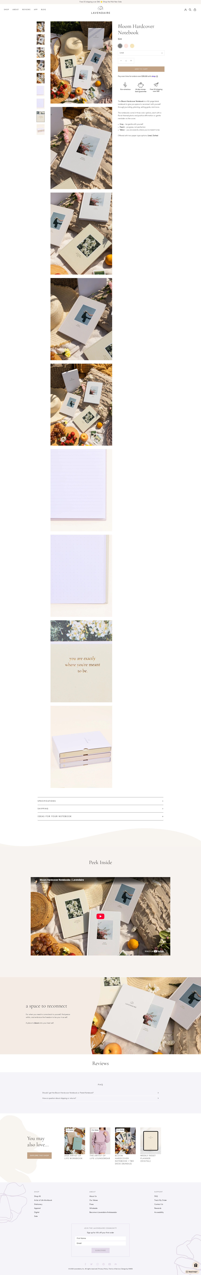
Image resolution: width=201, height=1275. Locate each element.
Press (91, 1204)
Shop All (37, 1196)
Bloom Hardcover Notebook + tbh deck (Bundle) (124, 1159)
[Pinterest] (103, 1263)
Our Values (93, 1200)
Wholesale (93, 1208)
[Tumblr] (115, 1263)
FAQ (156, 1196)
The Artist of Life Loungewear (100, 1157)
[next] (166, 1145)
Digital (36, 1212)
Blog (43, 9)
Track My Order (160, 1200)
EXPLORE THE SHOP (39, 1155)
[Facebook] (85, 1263)
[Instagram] (97, 1263)
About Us (93, 1196)
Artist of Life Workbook (43, 1200)
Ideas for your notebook (55, 816)
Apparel (37, 1208)
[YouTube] (109, 1263)
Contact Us (158, 1204)
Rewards (157, 1208)
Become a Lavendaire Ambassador (103, 1212)
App (36, 9)
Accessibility (159, 1212)
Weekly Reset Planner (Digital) (148, 1158)
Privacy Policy (103, 1269)
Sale (36, 1216)
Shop (6, 9)
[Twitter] (91, 1263)
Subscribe (100, 1250)
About (16, 9)
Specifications (47, 801)
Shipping (43, 808)
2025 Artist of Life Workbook (73, 1157)
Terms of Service (114, 1269)
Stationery (38, 1204)
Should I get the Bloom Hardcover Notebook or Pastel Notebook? (68, 1093)
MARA (130, 1269)
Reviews (26, 9)
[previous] (59, 1145)
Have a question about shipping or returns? (59, 1098)
